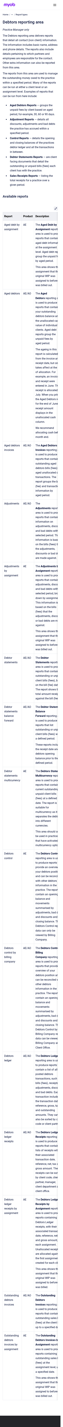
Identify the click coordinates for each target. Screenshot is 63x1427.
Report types (22, 14)
